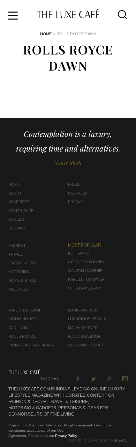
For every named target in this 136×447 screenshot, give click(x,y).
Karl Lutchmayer (86, 279)
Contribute (20, 210)
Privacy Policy (66, 436)
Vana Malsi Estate (86, 345)
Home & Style (22, 280)
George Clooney (86, 262)
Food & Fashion (84, 336)
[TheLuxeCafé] (68, 16)
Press (74, 184)
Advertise (19, 202)
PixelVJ (121, 440)
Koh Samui (78, 253)
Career (16, 219)
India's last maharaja (31, 345)
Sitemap (16, 228)
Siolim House (22, 319)
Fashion (16, 245)
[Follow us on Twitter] (93, 378)
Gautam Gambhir (85, 271)
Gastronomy (22, 263)
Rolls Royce (22, 336)
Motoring (19, 272)
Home (46, 34)
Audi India (18, 327)
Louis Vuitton (83, 310)
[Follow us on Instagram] (125, 378)
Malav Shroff (82, 327)
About (15, 193)
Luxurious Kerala (87, 319)
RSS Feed (77, 193)
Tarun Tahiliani (24, 310)
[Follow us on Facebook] (78, 378)
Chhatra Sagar (84, 288)
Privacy (76, 202)
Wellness (18, 289)
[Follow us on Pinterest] (109, 378)
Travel (15, 254)
